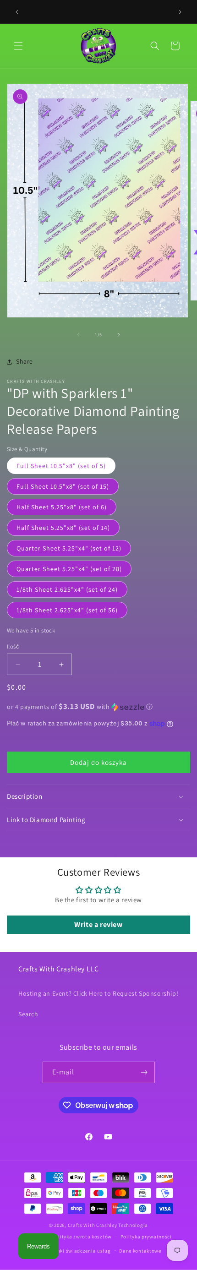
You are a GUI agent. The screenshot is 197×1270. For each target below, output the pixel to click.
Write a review (98, 924)
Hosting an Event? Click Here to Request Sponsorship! (98, 993)
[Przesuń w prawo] (119, 335)
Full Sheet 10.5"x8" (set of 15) (62, 486)
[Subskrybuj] (144, 1072)
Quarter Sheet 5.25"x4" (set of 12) (68, 548)
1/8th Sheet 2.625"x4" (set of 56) (67, 610)
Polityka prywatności (146, 1236)
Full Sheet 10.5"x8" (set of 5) (61, 466)
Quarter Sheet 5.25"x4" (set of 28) (69, 569)
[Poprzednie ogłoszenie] (17, 12)
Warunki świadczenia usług (77, 1251)
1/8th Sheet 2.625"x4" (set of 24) (67, 589)
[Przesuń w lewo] (78, 335)
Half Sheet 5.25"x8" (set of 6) (61, 507)
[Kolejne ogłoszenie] (180, 12)
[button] (18, 46)
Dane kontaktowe (140, 1251)
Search (28, 1014)
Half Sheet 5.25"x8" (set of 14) (63, 527)
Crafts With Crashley (92, 1225)
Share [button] (24, 361)
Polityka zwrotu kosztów (82, 1236)
